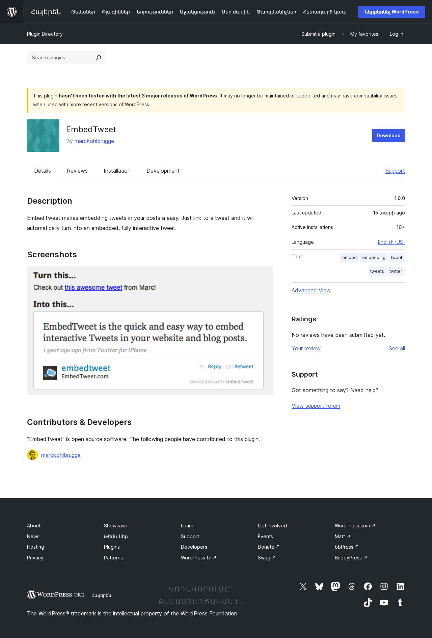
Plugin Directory (45, 34)
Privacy (35, 557)
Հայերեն (101, 595)
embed (349, 257)
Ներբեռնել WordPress (391, 11)
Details (42, 170)
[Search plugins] (98, 57)
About (33, 525)
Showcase (115, 525)
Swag (267, 557)
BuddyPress (351, 557)
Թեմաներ (116, 536)
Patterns (113, 557)
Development (163, 170)
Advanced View (311, 290)
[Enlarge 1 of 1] (263, 275)
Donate (269, 547)
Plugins (112, 547)
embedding (373, 257)
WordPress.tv (199, 557)
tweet (396, 257)
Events (265, 536)
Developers (194, 547)
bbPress (347, 547)
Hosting (35, 547)
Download (389, 135)
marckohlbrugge (94, 141)
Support (395, 170)
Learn (187, 525)
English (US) (391, 242)
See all (397, 348)
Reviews (77, 170)
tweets (377, 271)
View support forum (316, 405)
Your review (306, 348)
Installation (117, 170)
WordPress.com (355, 525)
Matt (343, 536)
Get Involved (272, 525)
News (33, 536)
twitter (395, 271)
